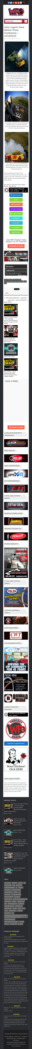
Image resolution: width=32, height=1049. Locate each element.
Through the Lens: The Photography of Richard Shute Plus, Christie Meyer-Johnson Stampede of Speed (16, 856)
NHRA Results (8, 908)
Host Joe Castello (16, 889)
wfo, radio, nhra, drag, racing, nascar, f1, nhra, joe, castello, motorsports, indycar (15, 916)
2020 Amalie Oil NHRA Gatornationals (16, 1042)
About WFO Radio (11, 1038)
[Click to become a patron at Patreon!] (16, 248)
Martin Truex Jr (8, 899)
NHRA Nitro (21, 903)
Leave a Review (16, 209)
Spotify (16, 199)
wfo (5, 283)
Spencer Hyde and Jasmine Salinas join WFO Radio (10, 340)
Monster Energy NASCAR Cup (20, 899)
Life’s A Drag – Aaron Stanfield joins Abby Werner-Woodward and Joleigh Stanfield (10, 374)
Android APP (16, 227)
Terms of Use (17, 1036)
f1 (13, 279)
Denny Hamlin (8, 885)
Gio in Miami (7, 889)
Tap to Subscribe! (16, 1046)
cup (24, 882)
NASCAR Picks (20, 901)
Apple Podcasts (16, 195)
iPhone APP (16, 223)
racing (21, 281)
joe (20, 279)
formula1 (21, 887)
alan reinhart (8, 882)
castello (6, 279)
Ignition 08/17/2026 (9, 356)
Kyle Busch (17, 896)
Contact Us (24, 1036)
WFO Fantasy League (10, 919)
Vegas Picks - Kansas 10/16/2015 (17, 300)
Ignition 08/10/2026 (19, 868)
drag (10, 279)
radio (25, 281)
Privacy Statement (9, 1036)
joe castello (7, 894)
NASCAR (13, 281)
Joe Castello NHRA (16, 894)
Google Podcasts (17, 213)
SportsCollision (12, 910)
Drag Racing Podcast (10, 887)
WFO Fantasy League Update (11, 921)
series (6, 910)
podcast (15, 908)
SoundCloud (17, 204)
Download (17, 232)
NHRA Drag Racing (12, 903)
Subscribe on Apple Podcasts (16, 743)
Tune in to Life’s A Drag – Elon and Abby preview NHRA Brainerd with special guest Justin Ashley (11, 320)
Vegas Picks (8, 913)
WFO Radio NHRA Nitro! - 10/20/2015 (16, 298)
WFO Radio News (21, 1038)
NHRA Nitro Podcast (9, 906)
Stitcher (17, 218)
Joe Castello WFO (9, 896)
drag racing (19, 885)
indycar (16, 279)
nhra (18, 281)
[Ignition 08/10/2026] (8, 870)
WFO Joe (7, 924)
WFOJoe (22, 921)
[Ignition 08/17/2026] (11, 349)
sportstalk (20, 910)
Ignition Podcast (8, 892)
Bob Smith (14, 882)
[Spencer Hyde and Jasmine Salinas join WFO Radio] (11, 331)
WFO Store (16, 1040)
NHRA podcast (19, 906)
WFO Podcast (16, 38)
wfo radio (20, 924)
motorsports (7, 281)
